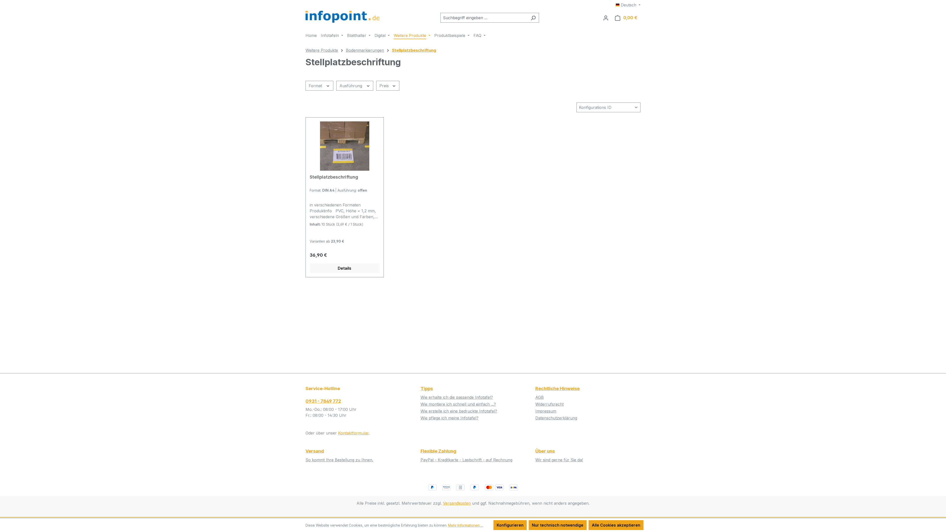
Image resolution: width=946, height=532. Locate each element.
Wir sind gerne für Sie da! (559, 459)
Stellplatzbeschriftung (334, 177)
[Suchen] (533, 18)
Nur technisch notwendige (557, 525)
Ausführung (351, 85)
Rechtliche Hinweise (557, 388)
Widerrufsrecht (549, 404)
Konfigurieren (510, 525)
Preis (384, 85)
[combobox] (484, 18)
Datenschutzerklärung (556, 418)
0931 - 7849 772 (323, 401)
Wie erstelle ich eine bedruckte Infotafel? (459, 411)
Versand (314, 451)
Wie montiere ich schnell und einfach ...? (458, 404)
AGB (539, 397)
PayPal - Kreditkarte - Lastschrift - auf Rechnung (466, 459)
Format (316, 85)
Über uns (545, 451)
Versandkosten (457, 503)
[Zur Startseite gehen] (342, 17)
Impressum (545, 411)
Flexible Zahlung (438, 451)
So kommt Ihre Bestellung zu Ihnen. (339, 459)
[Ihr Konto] (606, 18)
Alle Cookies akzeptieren (616, 525)
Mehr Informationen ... (465, 525)
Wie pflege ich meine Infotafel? (449, 418)
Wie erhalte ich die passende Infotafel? (457, 397)
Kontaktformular (353, 433)
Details (344, 268)
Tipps (427, 388)
